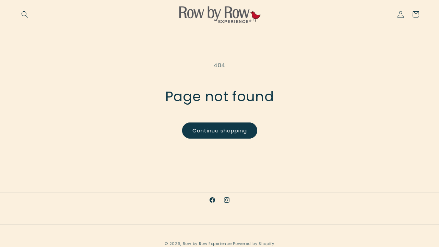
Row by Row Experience (207, 243)
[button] (24, 14)
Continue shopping (219, 130)
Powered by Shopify (253, 243)
